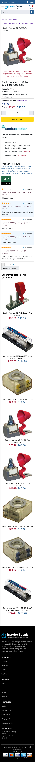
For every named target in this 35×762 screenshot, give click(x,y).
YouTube (4, 674)
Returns (3, 692)
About (3, 683)
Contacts (4, 688)
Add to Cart (17, 119)
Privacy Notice (17, 749)
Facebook (4, 661)
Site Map (4, 696)
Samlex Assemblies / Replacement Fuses (18, 24)
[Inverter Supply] (13, 7)
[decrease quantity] (3, 113)
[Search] (32, 12)
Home (3, 19)
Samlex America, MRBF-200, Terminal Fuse (17, 567)
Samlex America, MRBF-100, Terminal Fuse (17, 399)
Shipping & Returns (7, 719)
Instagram (4, 665)
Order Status (5, 714)
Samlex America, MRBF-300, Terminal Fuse (17, 526)
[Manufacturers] (2, 7)
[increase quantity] (31, 113)
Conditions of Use (7, 723)
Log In (31, 2)
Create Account (6, 710)
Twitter (3, 670)
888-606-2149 (9, 2)
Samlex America (13, 19)
